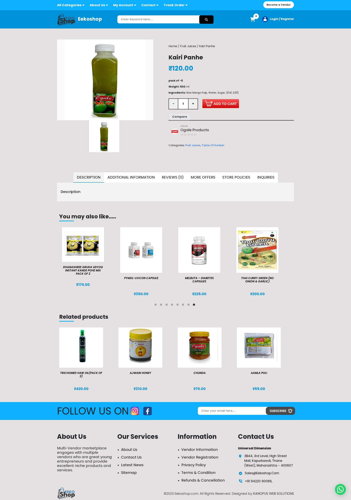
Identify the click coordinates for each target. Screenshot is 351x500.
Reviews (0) (173, 177)
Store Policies (236, 177)
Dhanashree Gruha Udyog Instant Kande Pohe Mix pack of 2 (83, 270)
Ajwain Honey (140, 373)
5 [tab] (178, 305)
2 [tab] (162, 305)
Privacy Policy (193, 464)
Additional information (131, 177)
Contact (148, 5)
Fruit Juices (188, 46)
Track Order (174, 5)
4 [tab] (173, 305)
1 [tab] (156, 305)
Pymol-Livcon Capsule (141, 278)
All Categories (69, 5)
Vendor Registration (199, 457)
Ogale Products (194, 130)
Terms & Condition (198, 472)
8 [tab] (195, 305)
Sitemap (129, 472)
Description (89, 177)
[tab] (88, 177)
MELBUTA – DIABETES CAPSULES (199, 279)
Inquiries (265, 177)
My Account (123, 5)
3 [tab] (167, 305)
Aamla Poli (259, 373)
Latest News (132, 464)
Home (173, 46)
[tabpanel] (88, 257)
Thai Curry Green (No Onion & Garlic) (257, 279)
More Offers (203, 177)
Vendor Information (199, 449)
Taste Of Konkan (213, 145)
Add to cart (221, 103)
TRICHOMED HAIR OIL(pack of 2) (81, 374)
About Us (97, 5)
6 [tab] (184, 305)
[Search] (206, 19)
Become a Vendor (279, 5)
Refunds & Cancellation (203, 480)
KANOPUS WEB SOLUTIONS (273, 493)
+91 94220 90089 (258, 481)
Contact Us (131, 457)
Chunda (200, 373)
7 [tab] (189, 305)
